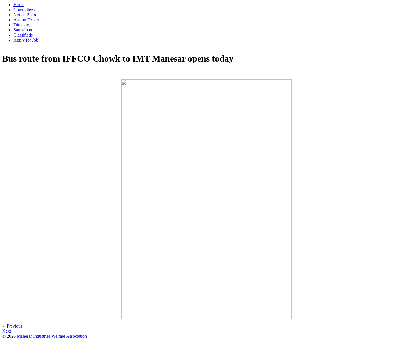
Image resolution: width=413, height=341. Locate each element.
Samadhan (22, 30)
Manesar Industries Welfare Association (52, 336)
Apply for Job (25, 40)
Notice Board (25, 14)
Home (18, 4)
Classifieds (23, 35)
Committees (24, 9)
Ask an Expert (26, 19)
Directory (21, 24)
